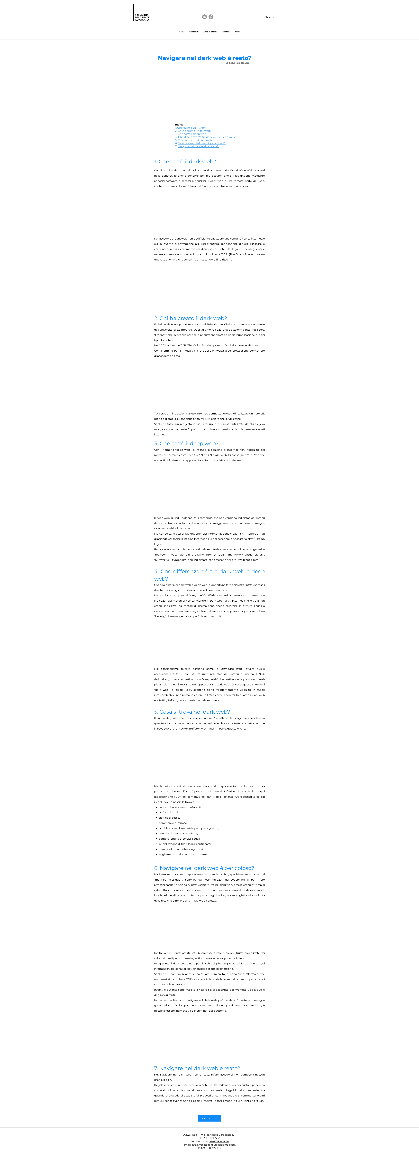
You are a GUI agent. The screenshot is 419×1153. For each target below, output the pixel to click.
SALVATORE (142, 15)
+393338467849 (219, 1141)
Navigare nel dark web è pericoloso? (202, 143)
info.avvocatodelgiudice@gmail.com (213, 1144)
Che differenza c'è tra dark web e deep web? (207, 137)
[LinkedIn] (204, 16)
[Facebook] (211, 16)
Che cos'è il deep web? (193, 133)
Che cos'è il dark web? (192, 127)
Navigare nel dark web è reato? (198, 146)
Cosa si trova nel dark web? (196, 140)
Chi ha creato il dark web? (195, 130)
